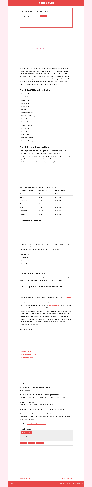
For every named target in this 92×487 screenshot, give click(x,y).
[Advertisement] (26, 22)
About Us (62, 483)
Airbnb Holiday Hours (25, 478)
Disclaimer (74, 483)
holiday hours (31, 442)
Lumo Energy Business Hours (36, 424)
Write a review (43, 16)
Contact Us (68, 483)
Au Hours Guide (46, 3)
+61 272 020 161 (67, 297)
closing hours (23, 442)
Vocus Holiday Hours (67, 478)
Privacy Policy (80, 483)
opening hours (39, 442)
